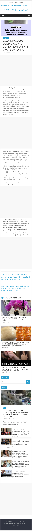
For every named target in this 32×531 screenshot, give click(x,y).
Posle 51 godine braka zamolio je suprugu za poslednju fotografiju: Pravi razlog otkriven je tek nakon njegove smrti (20, 464)
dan (14, 52)
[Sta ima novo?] (3, 15)
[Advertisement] (16, 70)
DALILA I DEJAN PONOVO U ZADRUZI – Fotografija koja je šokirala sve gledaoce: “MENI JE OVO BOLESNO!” (15, 369)
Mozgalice (5, 38)
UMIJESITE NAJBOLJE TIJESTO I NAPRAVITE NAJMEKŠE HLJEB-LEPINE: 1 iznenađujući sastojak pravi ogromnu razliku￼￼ (15, 344)
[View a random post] (29, 15)
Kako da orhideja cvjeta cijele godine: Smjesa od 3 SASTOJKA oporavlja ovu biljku (14, 318)
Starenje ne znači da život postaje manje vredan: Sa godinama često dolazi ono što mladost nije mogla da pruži (20, 454)
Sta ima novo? (16, 10)
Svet (4, 407)
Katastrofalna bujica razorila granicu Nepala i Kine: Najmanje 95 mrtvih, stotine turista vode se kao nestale (16, 413)
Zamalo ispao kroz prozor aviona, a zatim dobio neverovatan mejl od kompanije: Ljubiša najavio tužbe (20, 474)
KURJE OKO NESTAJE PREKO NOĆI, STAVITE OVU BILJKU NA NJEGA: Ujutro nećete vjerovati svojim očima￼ (15, 288)
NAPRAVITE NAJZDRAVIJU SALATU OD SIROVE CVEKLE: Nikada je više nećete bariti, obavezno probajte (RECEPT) (15, 277)
